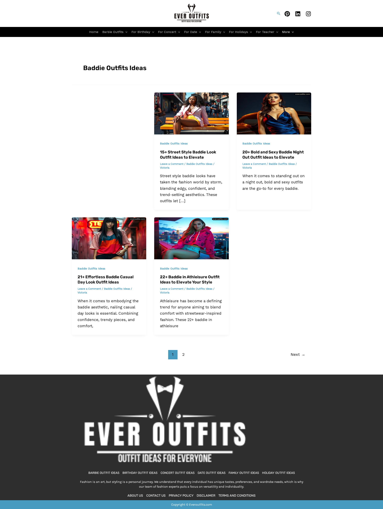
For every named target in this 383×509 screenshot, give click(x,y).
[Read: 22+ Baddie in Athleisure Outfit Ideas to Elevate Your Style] (191, 238)
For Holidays (238, 32)
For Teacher (265, 32)
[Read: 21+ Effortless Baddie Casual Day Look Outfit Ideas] (109, 238)
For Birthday (140, 32)
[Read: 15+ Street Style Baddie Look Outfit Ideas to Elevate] (191, 113)
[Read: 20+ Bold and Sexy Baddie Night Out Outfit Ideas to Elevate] (274, 113)
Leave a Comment (172, 163)
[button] (278, 13)
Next (298, 354)
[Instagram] (308, 14)
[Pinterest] (287, 14)
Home (93, 32)
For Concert (167, 32)
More (286, 32)
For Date (190, 32)
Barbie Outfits (112, 32)
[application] (125, 32)
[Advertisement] (109, 122)
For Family (213, 32)
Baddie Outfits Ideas (174, 143)
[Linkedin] (298, 14)
